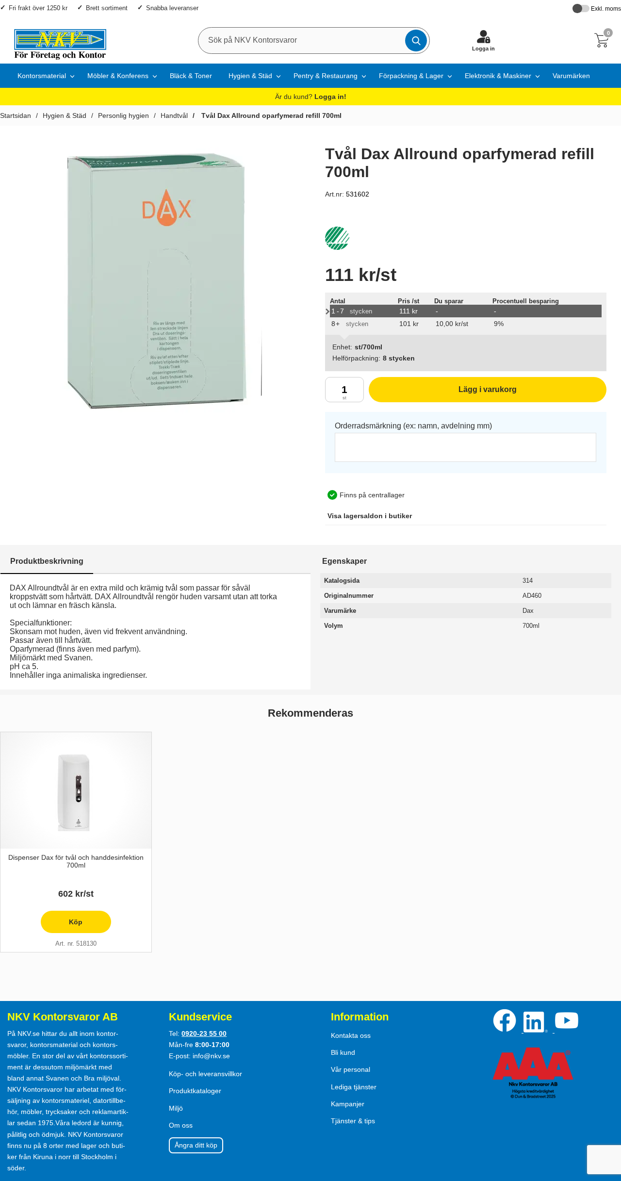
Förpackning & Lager (411, 76)
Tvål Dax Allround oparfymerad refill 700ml (270, 115)
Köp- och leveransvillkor (205, 1074)
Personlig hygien (123, 115)
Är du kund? (310, 96)
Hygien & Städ (250, 76)
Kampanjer (347, 1104)
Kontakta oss (351, 1035)
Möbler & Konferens (117, 76)
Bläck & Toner (191, 76)
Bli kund (343, 1052)
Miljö (176, 1108)
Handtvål (174, 115)
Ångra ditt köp (196, 1145)
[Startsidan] (55, 40)
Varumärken (571, 76)
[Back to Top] (604, 1118)
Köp (62, 925)
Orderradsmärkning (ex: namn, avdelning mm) (413, 426)
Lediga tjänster (353, 1087)
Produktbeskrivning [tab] (46, 561)
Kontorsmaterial (41, 76)
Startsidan (15, 115)
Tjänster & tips (353, 1121)
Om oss (181, 1125)
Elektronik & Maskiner (498, 76)
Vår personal (350, 1069)
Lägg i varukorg (443, 393)
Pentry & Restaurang (326, 76)
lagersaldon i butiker (369, 516)
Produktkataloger (195, 1091)
